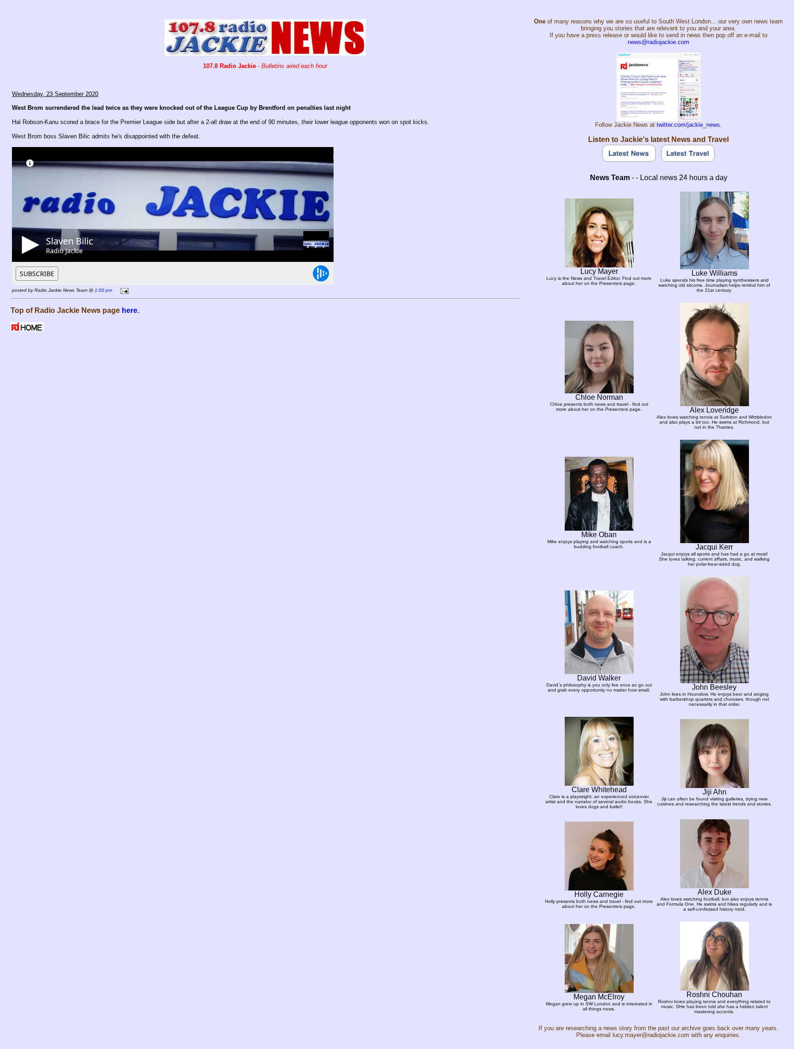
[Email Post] (123, 289)
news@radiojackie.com (658, 42)
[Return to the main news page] (265, 53)
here (129, 310)
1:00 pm (103, 290)
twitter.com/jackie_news (688, 124)
